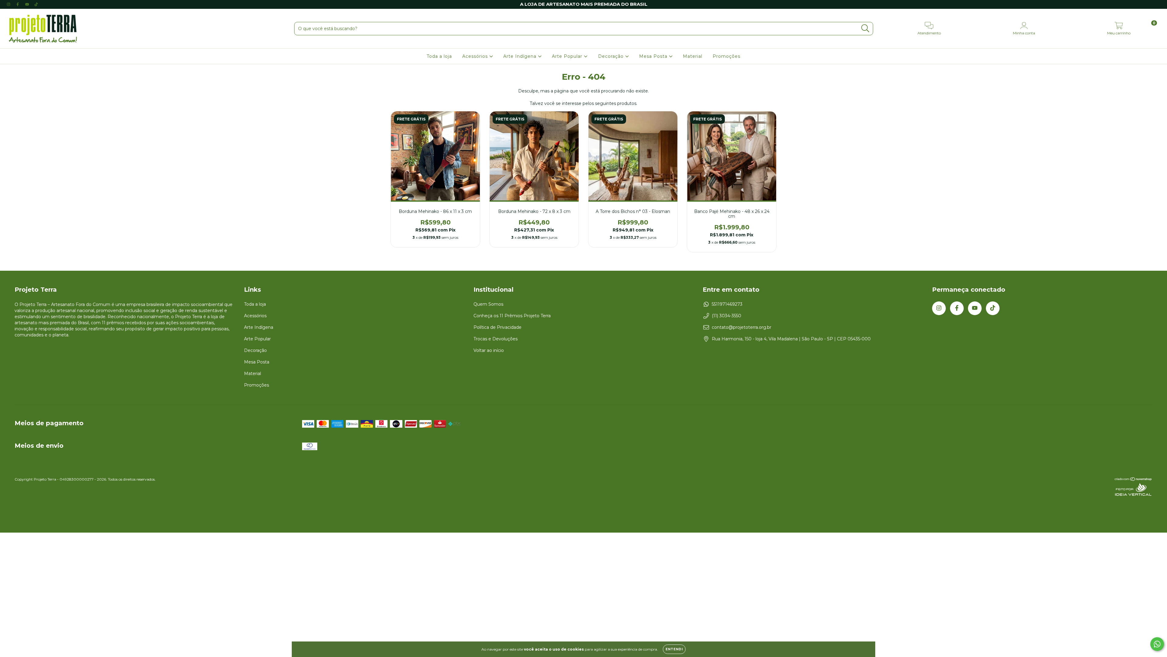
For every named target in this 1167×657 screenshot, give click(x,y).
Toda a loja (439, 56)
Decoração (611, 56)
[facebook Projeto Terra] (18, 4)
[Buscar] (865, 28)
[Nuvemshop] (1133, 480)
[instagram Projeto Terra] (9, 4)
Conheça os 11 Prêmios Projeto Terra (512, 315)
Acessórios (475, 56)
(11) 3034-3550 (726, 315)
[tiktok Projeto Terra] (36, 4)
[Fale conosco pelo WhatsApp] (1157, 644)
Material (692, 56)
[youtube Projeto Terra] (27, 4)
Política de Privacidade (497, 327)
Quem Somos (488, 304)
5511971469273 (727, 304)
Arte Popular (568, 56)
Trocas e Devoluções (495, 339)
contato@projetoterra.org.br (741, 327)
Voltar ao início (488, 350)
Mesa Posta (654, 56)
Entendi (674, 649)
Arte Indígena (520, 56)
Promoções (726, 56)
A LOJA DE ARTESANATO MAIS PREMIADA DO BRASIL (583, 4)
